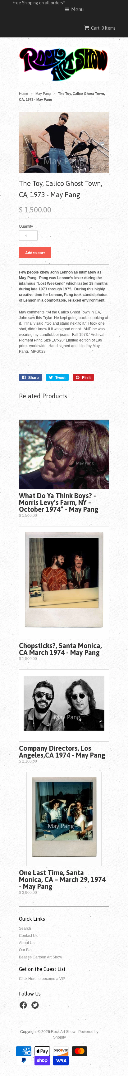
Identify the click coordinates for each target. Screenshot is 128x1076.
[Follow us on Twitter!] (36, 1007)
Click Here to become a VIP (42, 979)
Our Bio (25, 950)
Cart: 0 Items (103, 28)
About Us (26, 943)
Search (25, 928)
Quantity (26, 226)
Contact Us (28, 935)
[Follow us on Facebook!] (24, 1007)
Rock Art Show (63, 1032)
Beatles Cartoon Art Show (40, 957)
